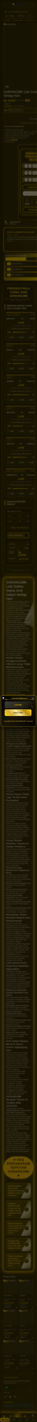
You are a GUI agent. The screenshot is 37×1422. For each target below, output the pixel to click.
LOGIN (18, 705)
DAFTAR (18, 712)
